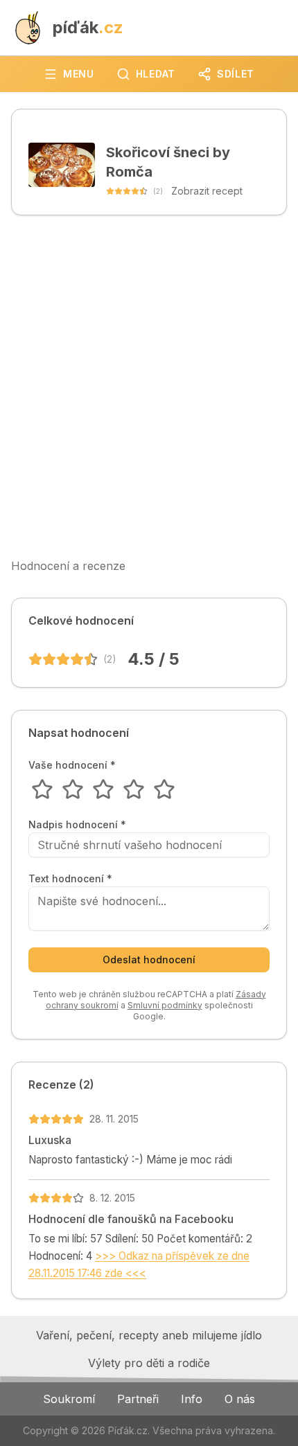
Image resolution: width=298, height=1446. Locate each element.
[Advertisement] (149, 386)
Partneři (138, 1399)
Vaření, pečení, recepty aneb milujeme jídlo (149, 1335)
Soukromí (69, 1399)
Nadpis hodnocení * (77, 825)
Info (191, 1399)
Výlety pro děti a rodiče (149, 1363)
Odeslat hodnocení (149, 959)
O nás (240, 1399)
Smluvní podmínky (165, 1005)
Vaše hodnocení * (72, 765)
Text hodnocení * (70, 879)
